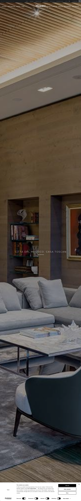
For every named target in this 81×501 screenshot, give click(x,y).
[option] (40, 252)
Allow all (67, 485)
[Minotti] (40, 6)
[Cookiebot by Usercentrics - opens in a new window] (8, 498)
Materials (48, 6)
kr (13, 1)
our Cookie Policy (32, 488)
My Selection (75, 1)
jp (11, 1)
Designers (31, 1)
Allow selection (67, 489)
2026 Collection (11, 6)
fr (6, 1)
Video (23, 6)
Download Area (38, 1)
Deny (67, 492)
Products (4, 6)
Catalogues (46, 1)
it (3, 1)
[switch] (36, 498)
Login (27, 1)
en (1, 1)
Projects (18, 6)
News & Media (67, 6)
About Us (60, 6)
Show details (66, 498)
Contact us (52, 1)
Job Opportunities (59, 1)
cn (10, 1)
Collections (54, 6)
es (8, 1)
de (4, 1)
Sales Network (75, 6)
